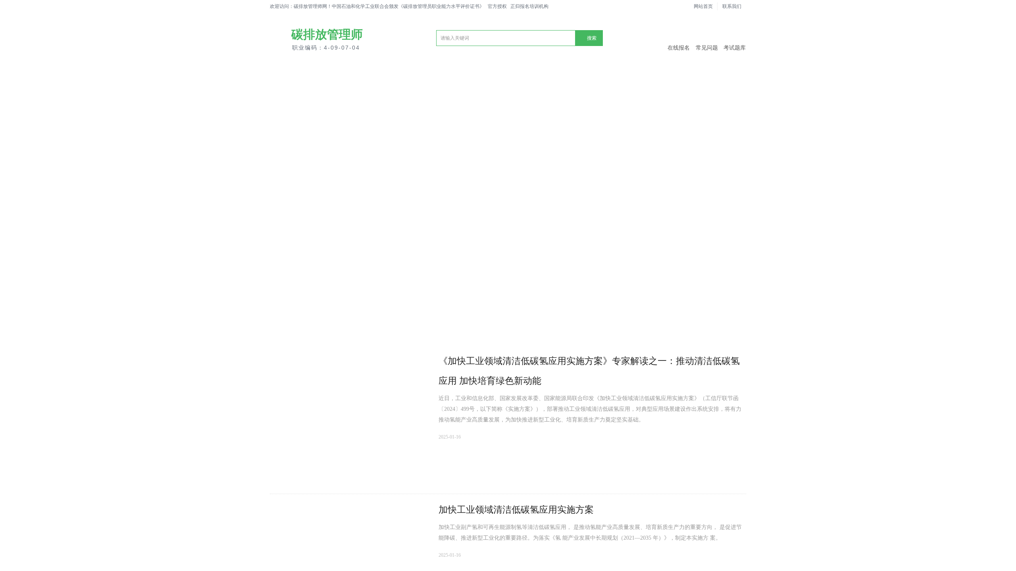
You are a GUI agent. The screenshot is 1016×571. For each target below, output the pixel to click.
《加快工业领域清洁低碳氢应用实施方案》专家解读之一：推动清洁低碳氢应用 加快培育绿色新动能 (589, 371)
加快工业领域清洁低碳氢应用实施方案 (516, 510)
